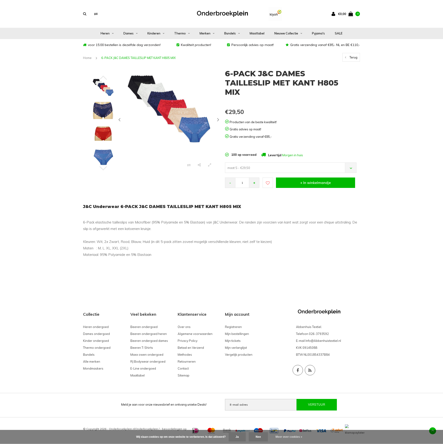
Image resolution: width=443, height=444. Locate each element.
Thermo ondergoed (97, 347)
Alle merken (91, 361)
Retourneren (187, 361)
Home (87, 58)
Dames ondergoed (96, 334)
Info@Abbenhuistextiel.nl (323, 341)
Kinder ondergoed (96, 341)
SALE (338, 33)
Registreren (233, 327)
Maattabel (257, 33)
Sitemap (183, 375)
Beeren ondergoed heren (148, 334)
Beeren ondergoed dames (149, 341)
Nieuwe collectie (286, 33)
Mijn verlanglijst (236, 347)
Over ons (184, 327)
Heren (105, 33)
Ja (237, 436)
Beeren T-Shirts (141, 347)
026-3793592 (319, 334)
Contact (183, 368)
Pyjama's (318, 33)
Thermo (180, 33)
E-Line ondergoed (143, 368)
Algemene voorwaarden (195, 334)
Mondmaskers (93, 368)
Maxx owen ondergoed (146, 354)
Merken (205, 33)
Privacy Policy (188, 341)
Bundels (230, 33)
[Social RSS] (310, 370)
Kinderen (153, 33)
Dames (128, 33)
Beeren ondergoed (144, 327)
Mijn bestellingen (237, 334)
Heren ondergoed (96, 327)
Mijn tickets (233, 341)
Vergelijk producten (238, 354)
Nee (258, 436)
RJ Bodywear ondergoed (147, 361)
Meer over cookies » (288, 436)
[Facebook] (298, 370)
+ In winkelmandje (315, 183)
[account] (334, 14)
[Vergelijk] (96, 14)
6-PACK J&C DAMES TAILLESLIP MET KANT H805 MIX (138, 58)
